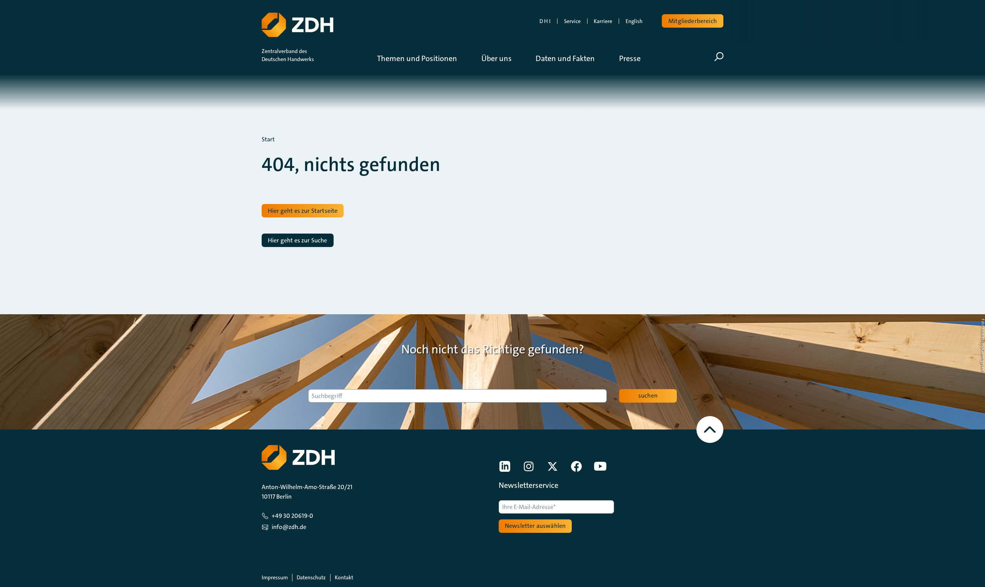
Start (268, 139)
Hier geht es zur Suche (297, 240)
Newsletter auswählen (535, 526)
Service (572, 21)
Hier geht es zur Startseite (302, 211)
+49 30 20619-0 (292, 516)
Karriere (603, 21)
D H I (545, 21)
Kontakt (344, 577)
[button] (423, 58)
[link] (505, 466)
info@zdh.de (289, 527)
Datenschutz (311, 577)
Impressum (275, 577)
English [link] (634, 21)
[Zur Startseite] (297, 25)
